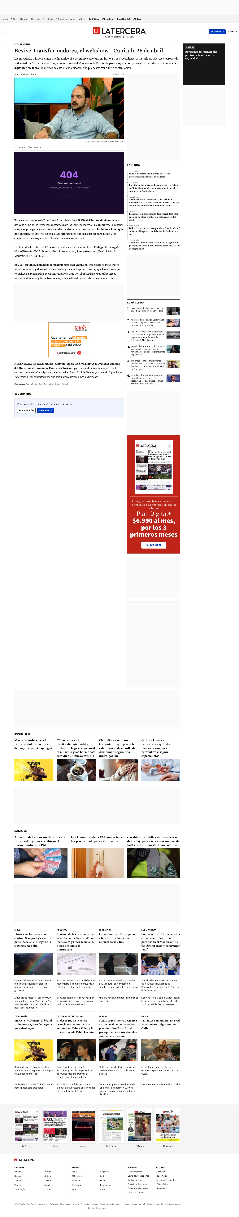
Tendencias (105, 929)
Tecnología (48, 19)
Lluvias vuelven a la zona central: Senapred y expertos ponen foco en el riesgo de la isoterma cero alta (32, 940)
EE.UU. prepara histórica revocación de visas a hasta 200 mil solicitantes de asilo (117, 1070)
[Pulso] (55, 1142)
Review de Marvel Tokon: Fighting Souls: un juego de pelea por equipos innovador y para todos (33, 1070)
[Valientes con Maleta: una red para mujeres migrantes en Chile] (160, 1050)
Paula (144, 1016)
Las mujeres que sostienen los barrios (160, 1084)
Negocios (35, 19)
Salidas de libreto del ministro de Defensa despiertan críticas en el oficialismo (150, 175)
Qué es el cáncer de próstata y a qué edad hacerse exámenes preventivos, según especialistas (156, 748)
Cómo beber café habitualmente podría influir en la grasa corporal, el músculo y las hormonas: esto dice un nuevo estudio (76, 748)
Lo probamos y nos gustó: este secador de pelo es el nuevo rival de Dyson (159, 1070)
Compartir (21, 147)
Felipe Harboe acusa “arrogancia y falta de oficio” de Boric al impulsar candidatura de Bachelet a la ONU (154, 231)
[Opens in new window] (83, 1142)
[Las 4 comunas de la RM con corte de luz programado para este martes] (97, 863)
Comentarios (35, 147)
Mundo (73, 19)
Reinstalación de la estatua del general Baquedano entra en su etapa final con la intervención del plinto (154, 217)
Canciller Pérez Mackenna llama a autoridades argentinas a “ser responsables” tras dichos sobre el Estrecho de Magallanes (147, 379)
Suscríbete (46, 410)
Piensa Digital (22, 44)
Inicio (5, 19)
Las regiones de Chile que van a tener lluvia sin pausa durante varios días (148, 309)
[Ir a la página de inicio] (119, 31)
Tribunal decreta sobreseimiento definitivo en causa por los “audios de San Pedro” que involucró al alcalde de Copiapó (148, 364)
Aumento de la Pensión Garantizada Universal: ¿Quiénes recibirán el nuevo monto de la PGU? (147, 322)
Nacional (24, 19)
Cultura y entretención (70, 1016)
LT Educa (137, 19)
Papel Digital (123, 19)
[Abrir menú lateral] (4, 31)
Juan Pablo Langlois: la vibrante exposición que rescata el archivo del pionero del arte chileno (76, 1088)
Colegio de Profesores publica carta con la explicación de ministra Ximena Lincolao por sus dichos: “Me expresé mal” (148, 350)
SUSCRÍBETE (154, 545)
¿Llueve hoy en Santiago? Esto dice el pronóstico (118, 999)
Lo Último (94, 19)
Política (14, 19)
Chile (17, 929)
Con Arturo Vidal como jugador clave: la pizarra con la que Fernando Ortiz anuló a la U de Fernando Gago (160, 1001)
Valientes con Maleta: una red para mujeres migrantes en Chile (160, 1024)
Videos (82, 19)
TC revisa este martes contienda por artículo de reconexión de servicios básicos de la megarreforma (75, 1001)
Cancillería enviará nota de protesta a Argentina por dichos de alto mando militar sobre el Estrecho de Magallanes (154, 246)
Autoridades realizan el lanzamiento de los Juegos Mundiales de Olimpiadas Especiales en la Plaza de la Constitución (160, 985)
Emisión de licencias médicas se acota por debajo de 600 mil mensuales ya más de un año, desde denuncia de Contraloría (153, 188)
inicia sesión (26, 410)
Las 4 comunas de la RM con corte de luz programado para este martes (97, 839)
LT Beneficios (108, 19)
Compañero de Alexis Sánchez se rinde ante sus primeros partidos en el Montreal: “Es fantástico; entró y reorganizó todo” (160, 942)
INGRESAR (232, 31)
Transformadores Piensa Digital (53, 384)
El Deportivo (61, 19)
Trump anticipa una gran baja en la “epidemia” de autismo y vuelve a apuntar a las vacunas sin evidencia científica (117, 1089)
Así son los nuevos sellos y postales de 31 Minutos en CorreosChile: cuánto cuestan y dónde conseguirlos (118, 984)
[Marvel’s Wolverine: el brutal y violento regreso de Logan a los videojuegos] (33, 770)
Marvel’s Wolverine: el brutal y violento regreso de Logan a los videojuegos (33, 744)
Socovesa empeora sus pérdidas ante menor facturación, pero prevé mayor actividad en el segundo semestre (76, 984)
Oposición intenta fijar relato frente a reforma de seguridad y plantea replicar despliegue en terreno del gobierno (33, 985)
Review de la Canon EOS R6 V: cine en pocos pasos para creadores (33, 1086)
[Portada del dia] (154, 492)
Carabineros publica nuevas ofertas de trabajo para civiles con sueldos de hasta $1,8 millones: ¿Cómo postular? (153, 841)
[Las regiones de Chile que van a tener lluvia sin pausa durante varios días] (173, 311)
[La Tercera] (26, 1142)
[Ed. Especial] (111, 1142)
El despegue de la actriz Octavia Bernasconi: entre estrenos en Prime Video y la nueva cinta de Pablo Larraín (75, 1026)
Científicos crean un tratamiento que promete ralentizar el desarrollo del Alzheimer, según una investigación (118, 748)
